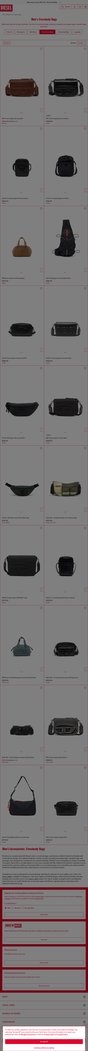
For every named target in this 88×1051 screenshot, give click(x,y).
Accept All (44, 1042)
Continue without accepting (44, 1048)
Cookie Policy (62, 1034)
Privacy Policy (49, 1034)
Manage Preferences (28, 1034)
